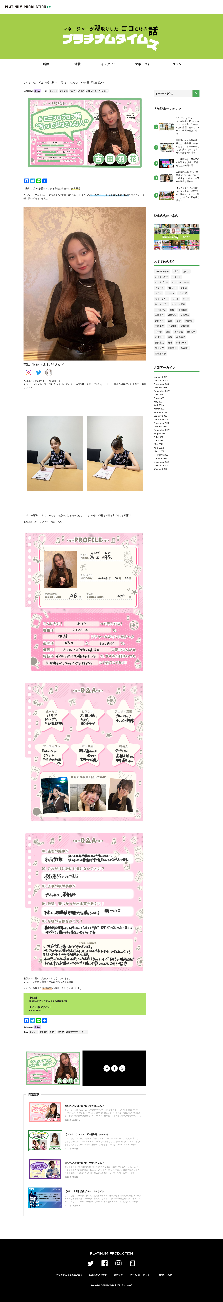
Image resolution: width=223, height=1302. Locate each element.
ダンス (184, 288)
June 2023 (159, 398)
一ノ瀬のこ (160, 310)
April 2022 (159, 448)
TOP (28, 7)
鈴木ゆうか (181, 342)
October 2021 (160, 469)
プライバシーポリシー (141, 1275)
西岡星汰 (159, 342)
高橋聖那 (172, 348)
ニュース (170, 293)
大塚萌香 (185, 315)
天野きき (159, 320)
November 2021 (161, 465)
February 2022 (161, 455)
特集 (46, 64)
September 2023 (162, 391)
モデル (73, 91)
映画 (168, 331)
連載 (77, 64)
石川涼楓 (191, 331)
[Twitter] (106, 1068)
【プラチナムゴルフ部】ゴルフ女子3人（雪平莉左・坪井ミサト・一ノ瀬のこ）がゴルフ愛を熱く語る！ (187, 194)
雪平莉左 (159, 348)
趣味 (170, 342)
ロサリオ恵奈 (178, 304)
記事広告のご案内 (98, 1275)
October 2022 (160, 426)
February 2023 (161, 412)
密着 (178, 320)
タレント (53, 91)
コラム (176, 64)
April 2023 (159, 405)
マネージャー (144, 64)
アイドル (176, 277)
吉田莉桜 (183, 310)
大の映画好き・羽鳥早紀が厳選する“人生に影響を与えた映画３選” (187, 162)
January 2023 (160, 416)
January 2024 (160, 377)
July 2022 (158, 437)
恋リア (81, 91)
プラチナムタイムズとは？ (69, 1275)
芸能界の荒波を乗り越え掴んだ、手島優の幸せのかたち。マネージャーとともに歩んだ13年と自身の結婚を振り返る (187, 146)
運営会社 (118, 1275)
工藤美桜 (159, 326)
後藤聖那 (185, 326)
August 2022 (160, 433)
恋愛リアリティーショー (97, 91)
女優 (170, 320)
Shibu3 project (162, 271)
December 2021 (161, 462)
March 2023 (160, 408)
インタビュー (110, 64)
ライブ (186, 299)
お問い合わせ (165, 1275)
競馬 (170, 337)
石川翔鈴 (159, 337)
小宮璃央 (189, 320)
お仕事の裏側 (161, 277)
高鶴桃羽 (185, 348)
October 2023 (160, 387)
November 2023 (161, 384)
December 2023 (161, 380)
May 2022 (159, 444)
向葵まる (159, 315)
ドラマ (158, 293)
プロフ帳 (64, 91)
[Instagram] (122, 1068)
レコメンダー (161, 304)
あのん (186, 271)
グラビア (159, 288)
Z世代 (176, 271)
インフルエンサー (180, 282)
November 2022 (161, 423)
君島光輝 (172, 315)
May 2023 (159, 401)
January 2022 (160, 458)
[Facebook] (114, 1068)
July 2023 (158, 394)
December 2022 (161, 419)
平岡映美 (172, 326)
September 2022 (162, 430)
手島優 (158, 331)
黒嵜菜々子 (160, 353)
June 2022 (159, 440)
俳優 (172, 310)
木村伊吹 (178, 331)
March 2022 (160, 451)
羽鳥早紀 (180, 337)
